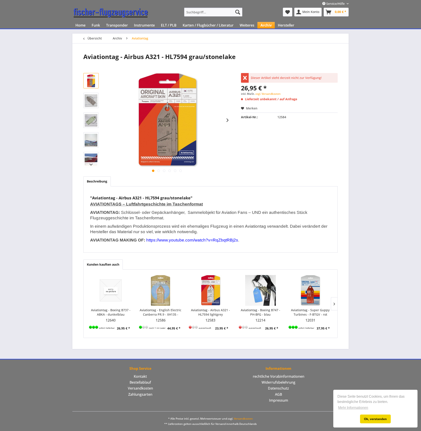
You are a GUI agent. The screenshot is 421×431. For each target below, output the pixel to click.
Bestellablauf (140, 382)
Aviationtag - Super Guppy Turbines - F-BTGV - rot (310, 312)
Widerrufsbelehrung (278, 382)
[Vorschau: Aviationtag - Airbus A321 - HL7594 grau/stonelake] (91, 80)
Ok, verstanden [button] (375, 419)
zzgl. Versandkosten (268, 94)
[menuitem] (213, 12)
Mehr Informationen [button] (353, 408)
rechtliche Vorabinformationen (278, 376)
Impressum (278, 400)
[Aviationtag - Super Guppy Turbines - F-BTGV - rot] (310, 290)
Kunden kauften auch (103, 264)
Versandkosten (140, 388)
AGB (278, 394)
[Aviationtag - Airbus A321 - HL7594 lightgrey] (210, 290)
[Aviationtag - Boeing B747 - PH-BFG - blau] (260, 290)
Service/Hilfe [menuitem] (335, 4)
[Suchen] (237, 12)
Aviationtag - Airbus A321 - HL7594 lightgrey (210, 312)
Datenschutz (278, 388)
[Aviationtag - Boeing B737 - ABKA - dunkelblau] (110, 290)
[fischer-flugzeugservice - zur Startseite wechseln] (110, 13)
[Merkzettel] (287, 12)
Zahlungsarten (140, 394)
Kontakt (140, 376)
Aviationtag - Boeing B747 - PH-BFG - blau (260, 312)
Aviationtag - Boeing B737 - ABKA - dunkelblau (110, 312)
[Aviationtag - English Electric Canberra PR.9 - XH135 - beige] (160, 290)
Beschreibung (97, 181)
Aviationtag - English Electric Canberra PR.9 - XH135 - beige (160, 312)
